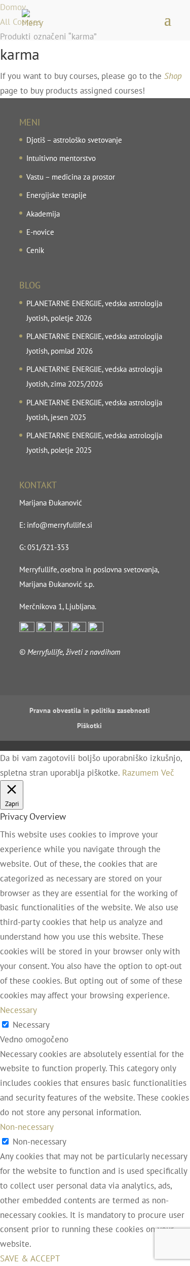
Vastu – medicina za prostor (70, 177)
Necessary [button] (18, 1010)
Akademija (43, 214)
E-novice (40, 232)
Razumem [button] (140, 772)
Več (167, 772)
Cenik (35, 250)
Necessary (31, 1024)
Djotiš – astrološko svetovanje (74, 140)
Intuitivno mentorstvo (61, 158)
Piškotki (89, 725)
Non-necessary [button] (27, 1126)
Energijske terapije (56, 195)
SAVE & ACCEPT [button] (30, 1258)
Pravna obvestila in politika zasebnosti (89, 710)
